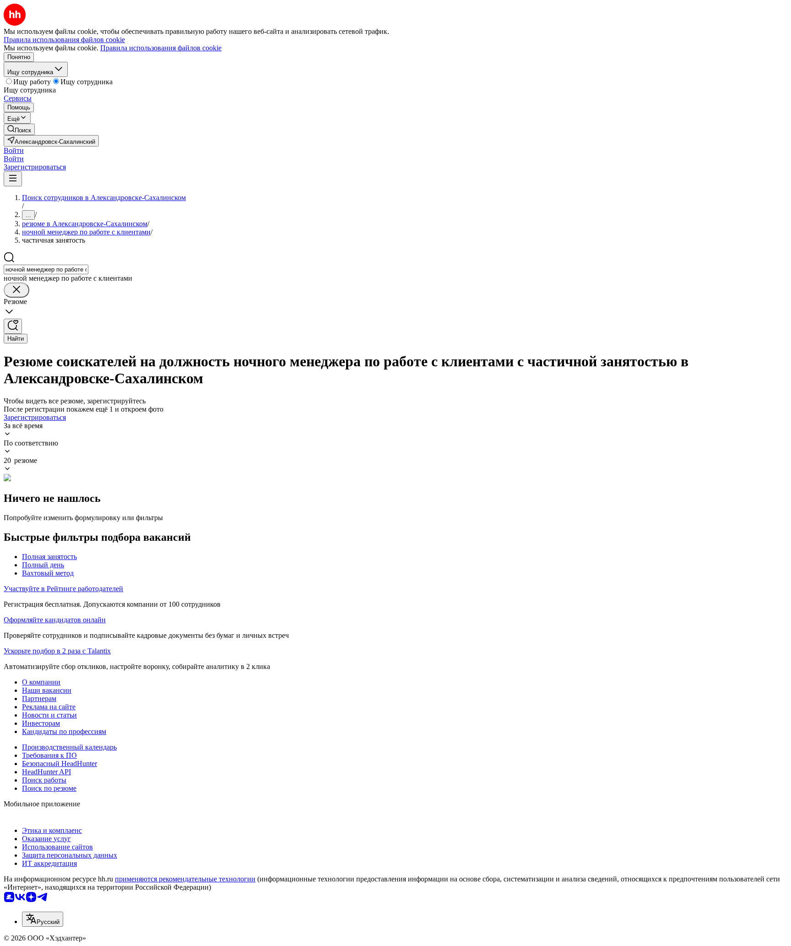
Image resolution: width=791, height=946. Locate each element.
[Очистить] (16, 290)
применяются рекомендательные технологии (185, 879)
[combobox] (46, 269)
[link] (19, 129)
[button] (14, 150)
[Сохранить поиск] (13, 326)
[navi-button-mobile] (13, 178)
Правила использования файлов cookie (161, 48)
